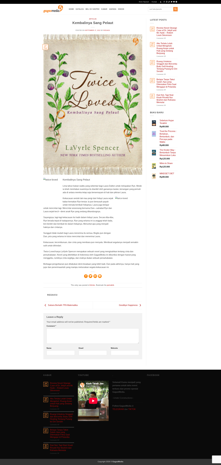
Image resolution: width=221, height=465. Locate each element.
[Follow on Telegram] (176, 2)
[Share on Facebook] (86, 276)
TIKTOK (132, 409)
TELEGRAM (118, 409)
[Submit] (175, 9)
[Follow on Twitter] (171, 2)
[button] (161, 1)
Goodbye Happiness (128, 305)
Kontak (154, 2)
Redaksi (106, 30)
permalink (110, 285)
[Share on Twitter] (90, 276)
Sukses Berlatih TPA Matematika (62, 305)
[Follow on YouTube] (174, 2)
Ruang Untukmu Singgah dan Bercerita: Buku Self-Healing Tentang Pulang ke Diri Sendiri (167, 66)
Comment (51, 326)
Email (81, 348)
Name (49, 348)
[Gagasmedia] (54, 9)
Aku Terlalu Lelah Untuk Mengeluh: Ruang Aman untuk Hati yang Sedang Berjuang (165, 48)
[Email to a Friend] (95, 276)
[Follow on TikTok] (169, 2)
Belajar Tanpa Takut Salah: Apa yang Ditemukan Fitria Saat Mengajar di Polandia (166, 83)
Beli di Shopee (93, 9)
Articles (93, 19)
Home (71, 9)
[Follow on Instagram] (166, 2)
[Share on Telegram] (100, 276)
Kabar (104, 9)
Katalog (80, 9)
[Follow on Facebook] (164, 2)
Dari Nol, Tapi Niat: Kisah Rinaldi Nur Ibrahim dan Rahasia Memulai (166, 99)
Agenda (112, 9)
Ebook (121, 9)
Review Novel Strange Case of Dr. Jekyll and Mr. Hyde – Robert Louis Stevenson (167, 31)
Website (114, 348)
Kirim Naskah (144, 2)
